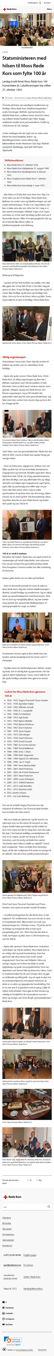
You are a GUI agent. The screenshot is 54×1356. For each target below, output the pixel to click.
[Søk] (49, 1207)
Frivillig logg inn (33, 3)
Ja (30, 1180)
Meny (49, 9)
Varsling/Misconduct (33, 1288)
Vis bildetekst (27, 47)
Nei (40, 1180)
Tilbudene (6, 1217)
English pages (29, 1255)
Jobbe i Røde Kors (31, 1276)
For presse (28, 1265)
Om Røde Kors (8, 1234)
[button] (13, 1341)
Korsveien (47, 3)
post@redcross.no (12, 1265)
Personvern (42, 1350)
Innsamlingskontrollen (24, 1350)
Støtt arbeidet (8, 1240)
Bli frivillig (6, 1223)
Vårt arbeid (6, 1229)
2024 (5, 52)
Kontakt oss (7, 1245)
